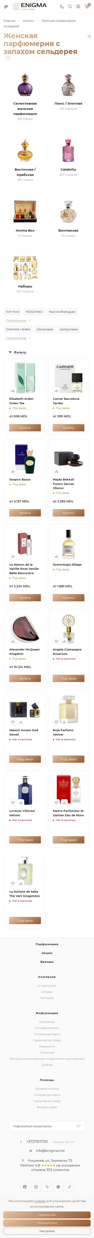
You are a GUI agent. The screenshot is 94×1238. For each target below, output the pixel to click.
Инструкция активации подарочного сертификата (47, 1058)
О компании (47, 985)
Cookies (47, 1065)
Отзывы (47, 991)
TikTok (69, 1187)
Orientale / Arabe (18, 329)
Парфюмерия (47, 944)
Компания (47, 977)
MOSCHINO (34, 311)
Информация (47, 1013)
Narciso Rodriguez (62, 311)
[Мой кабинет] (78, 7)
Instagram (36, 1187)
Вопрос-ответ (47, 1107)
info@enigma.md (50, 1151)
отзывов (38, 1170)
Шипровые (45, 329)
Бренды (47, 961)
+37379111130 (37, 1141)
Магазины (47, 1022)
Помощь (47, 1080)
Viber (47, 1187)
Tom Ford (12, 311)
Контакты (47, 998)
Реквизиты (47, 1046)
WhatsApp (58, 1187)
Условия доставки (47, 1034)
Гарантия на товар (47, 1040)
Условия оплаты (47, 1028)
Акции (47, 953)
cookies (39, 1201)
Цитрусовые (69, 329)
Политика (47, 1052)
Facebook (25, 1187)
